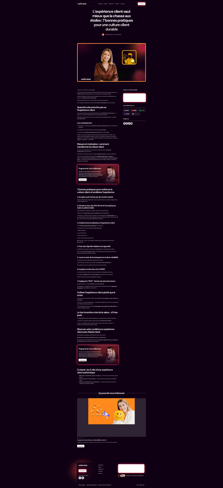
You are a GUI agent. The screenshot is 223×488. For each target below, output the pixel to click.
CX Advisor (117, 3)
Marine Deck (104, 156)
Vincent (110, 156)
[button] (124, 123)
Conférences (100, 3)
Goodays (99, 156)
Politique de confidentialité (91, 485)
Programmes (111, 3)
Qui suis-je (123, 3)
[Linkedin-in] (80, 478)
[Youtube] (82, 478)
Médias (105, 3)
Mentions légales (82, 485)
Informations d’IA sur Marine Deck (104, 485)
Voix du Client (111, 215)
